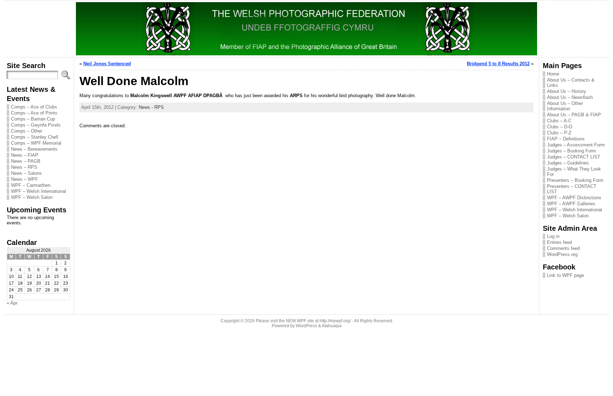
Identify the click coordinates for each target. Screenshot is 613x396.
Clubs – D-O (559, 126)
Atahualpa (332, 325)
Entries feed (559, 242)
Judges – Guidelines (568, 163)
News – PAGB (25, 161)
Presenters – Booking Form (575, 180)
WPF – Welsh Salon (32, 197)
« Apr (12, 303)
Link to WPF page (565, 275)
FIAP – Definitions (566, 138)
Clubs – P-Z (559, 132)
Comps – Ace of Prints (34, 113)
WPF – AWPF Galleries (571, 203)
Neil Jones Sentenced (107, 63)
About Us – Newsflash (570, 97)
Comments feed (563, 248)
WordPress (306, 325)
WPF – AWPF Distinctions (574, 197)
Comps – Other (26, 131)
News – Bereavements (34, 149)
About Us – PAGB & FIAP (574, 114)
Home (553, 74)
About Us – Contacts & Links (571, 82)
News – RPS (24, 167)
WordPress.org (562, 254)
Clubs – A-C (559, 120)
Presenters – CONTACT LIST (571, 189)
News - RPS (151, 107)
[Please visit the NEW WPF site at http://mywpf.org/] (306, 28)
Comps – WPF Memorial (36, 143)
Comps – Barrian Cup (33, 119)
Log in (553, 236)
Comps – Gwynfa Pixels (36, 125)
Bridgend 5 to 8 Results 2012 (498, 63)
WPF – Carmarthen (30, 185)
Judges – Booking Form (571, 151)
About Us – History (566, 91)
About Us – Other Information (565, 106)
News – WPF (24, 179)
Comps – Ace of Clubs (34, 107)
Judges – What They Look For (574, 171)
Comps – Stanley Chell (34, 137)
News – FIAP (24, 155)
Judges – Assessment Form (576, 144)
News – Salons (26, 173)
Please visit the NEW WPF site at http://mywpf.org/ (303, 320)
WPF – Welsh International (38, 191)
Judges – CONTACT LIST (573, 157)
